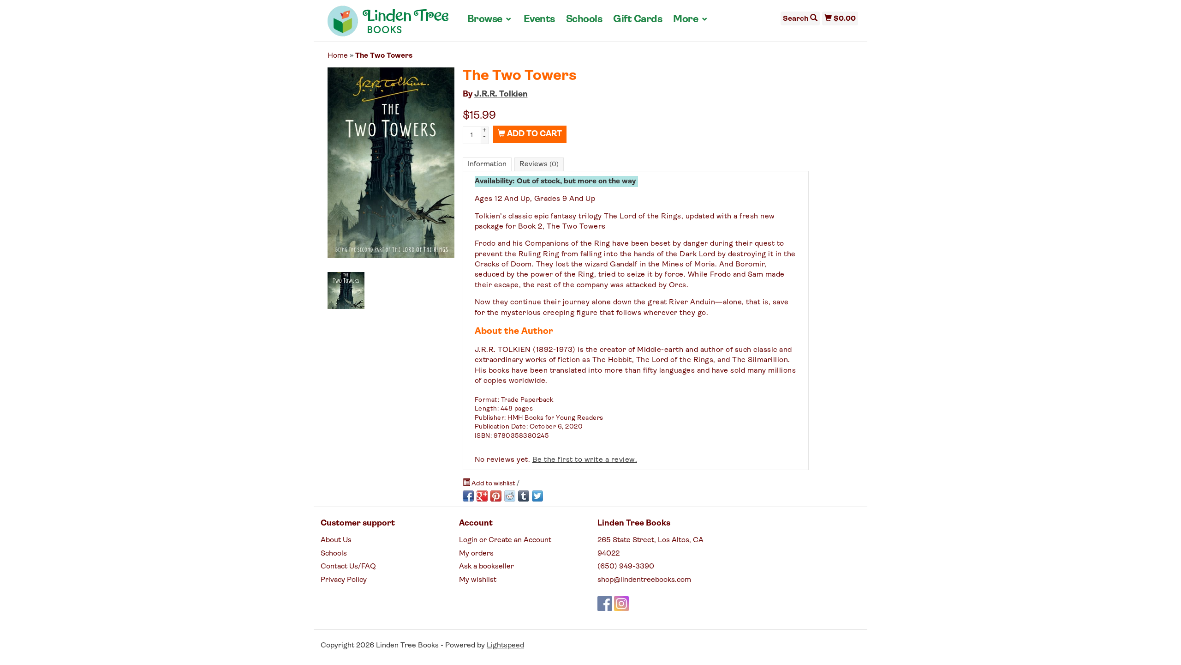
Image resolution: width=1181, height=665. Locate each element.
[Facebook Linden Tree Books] (604, 603)
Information (487, 164)
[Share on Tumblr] (523, 496)
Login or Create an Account (505, 540)
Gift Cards (637, 19)
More (690, 19)
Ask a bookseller (486, 566)
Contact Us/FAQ (348, 566)
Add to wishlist (493, 483)
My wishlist (477, 580)
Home (338, 56)
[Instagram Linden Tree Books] (621, 603)
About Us (336, 540)
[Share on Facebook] (468, 496)
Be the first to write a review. (585, 460)
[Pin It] (495, 496)
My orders (476, 553)
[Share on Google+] (482, 496)
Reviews (539, 164)
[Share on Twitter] (537, 496)
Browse (490, 19)
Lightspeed (505, 645)
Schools (584, 19)
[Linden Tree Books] (388, 24)
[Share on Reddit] (509, 496)
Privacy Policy (344, 580)
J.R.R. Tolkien (501, 95)
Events (539, 19)
